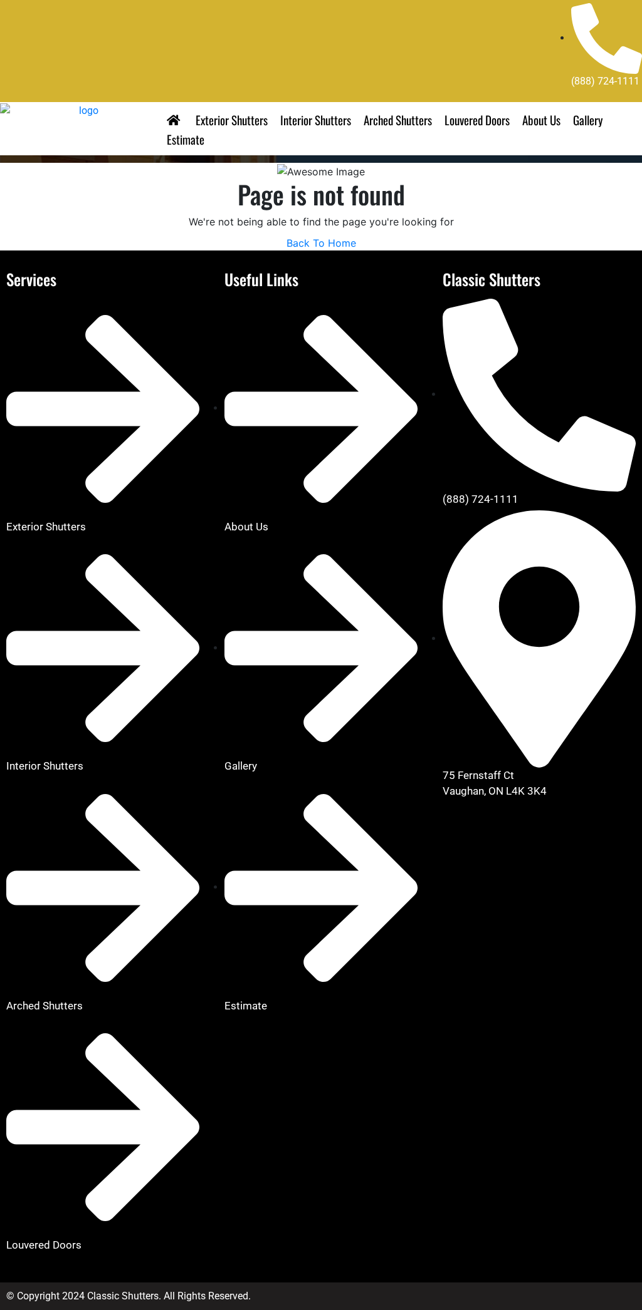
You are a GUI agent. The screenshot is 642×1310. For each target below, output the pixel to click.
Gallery (588, 119)
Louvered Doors (477, 119)
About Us (541, 119)
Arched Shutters (398, 119)
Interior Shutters (315, 119)
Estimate (185, 139)
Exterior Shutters (232, 119)
